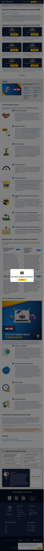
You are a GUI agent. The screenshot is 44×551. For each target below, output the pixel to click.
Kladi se (22, 279)
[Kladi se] (22, 272)
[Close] (32, 270)
